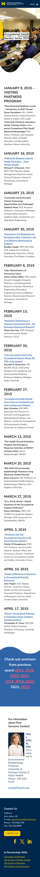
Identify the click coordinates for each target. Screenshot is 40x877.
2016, (15, 675)
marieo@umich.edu (18, 787)
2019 (19, 681)
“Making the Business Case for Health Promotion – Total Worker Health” (18, 161)
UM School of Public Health (17, 860)
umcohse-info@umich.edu (23, 819)
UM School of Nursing (14, 863)
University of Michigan (14, 856)
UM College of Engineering (16, 866)
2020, (30, 681)
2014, (19, 670)
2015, (30, 670)
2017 (24, 675)
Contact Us (12, 833)
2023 (25, 687)
